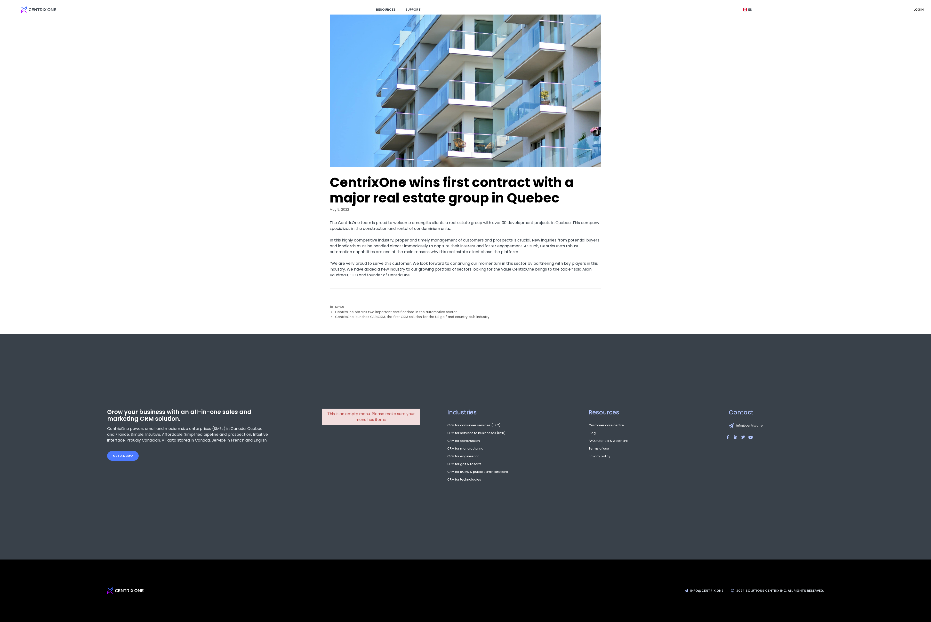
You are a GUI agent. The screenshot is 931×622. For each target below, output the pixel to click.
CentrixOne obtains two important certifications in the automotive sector (396, 312)
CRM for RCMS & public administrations (477, 472)
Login (919, 9)
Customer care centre (606, 425)
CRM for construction (463, 441)
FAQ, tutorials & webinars (608, 441)
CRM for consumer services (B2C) (473, 425)
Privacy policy (599, 456)
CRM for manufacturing (465, 448)
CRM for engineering (463, 456)
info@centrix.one (749, 425)
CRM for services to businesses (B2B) (476, 433)
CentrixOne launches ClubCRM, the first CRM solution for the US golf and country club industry (412, 317)
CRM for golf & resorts (464, 464)
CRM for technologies (464, 479)
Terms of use (599, 448)
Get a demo (123, 455)
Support (413, 9)
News (339, 307)
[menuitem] (748, 9)
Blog (592, 433)
